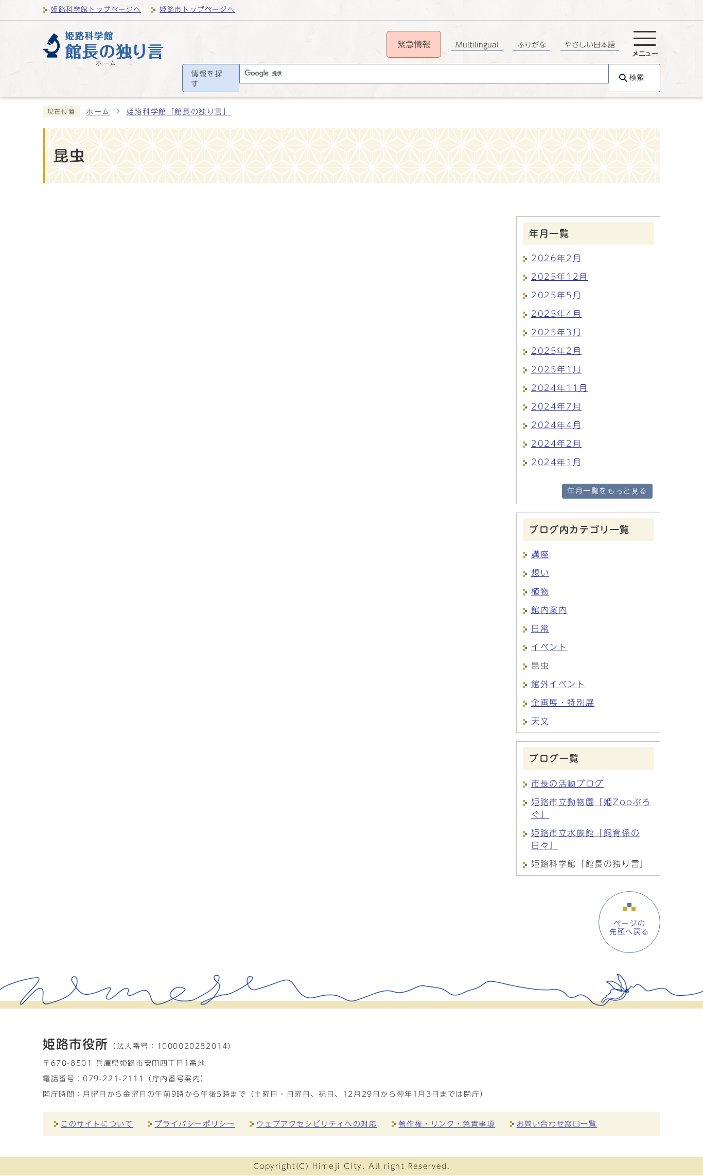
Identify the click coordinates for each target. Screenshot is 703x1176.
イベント (549, 647)
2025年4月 (556, 314)
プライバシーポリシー (194, 1124)
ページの (629, 927)
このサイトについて (97, 1124)
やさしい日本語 (590, 44)
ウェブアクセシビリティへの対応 (316, 1124)
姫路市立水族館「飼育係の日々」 (585, 839)
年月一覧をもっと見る (607, 491)
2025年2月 (556, 351)
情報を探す (207, 79)
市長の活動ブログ (567, 783)
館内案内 (549, 610)
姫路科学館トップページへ (96, 9)
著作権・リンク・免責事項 (446, 1124)
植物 (540, 591)
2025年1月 (556, 369)
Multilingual (477, 44)
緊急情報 (413, 44)
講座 (540, 554)
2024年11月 (559, 388)
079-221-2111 (113, 1078)
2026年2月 (556, 258)
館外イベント (558, 684)
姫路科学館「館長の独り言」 (179, 111)
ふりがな (531, 44)
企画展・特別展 (562, 702)
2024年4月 (556, 425)
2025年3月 (556, 332)
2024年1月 (556, 462)
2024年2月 (556, 443)
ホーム (98, 111)
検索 (636, 77)
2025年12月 (559, 276)
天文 (540, 721)
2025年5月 (556, 295)
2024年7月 (556, 406)
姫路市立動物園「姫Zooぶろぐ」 (591, 808)
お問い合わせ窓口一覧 (557, 1124)
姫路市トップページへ (197, 9)
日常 (540, 628)
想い (540, 573)
